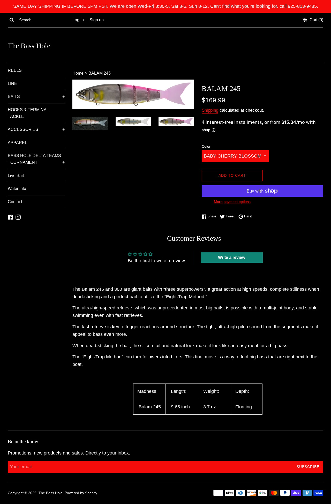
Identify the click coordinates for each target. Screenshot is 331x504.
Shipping (210, 110)
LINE (12, 83)
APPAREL (17, 142)
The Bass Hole (29, 46)
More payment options (232, 202)
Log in (78, 19)
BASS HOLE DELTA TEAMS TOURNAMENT (36, 159)
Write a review (231, 257)
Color (206, 146)
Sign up (96, 19)
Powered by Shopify (81, 493)
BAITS (36, 96)
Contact (15, 202)
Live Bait (16, 175)
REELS (15, 70)
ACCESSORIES (36, 129)
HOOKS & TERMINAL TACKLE (28, 113)
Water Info (17, 188)
